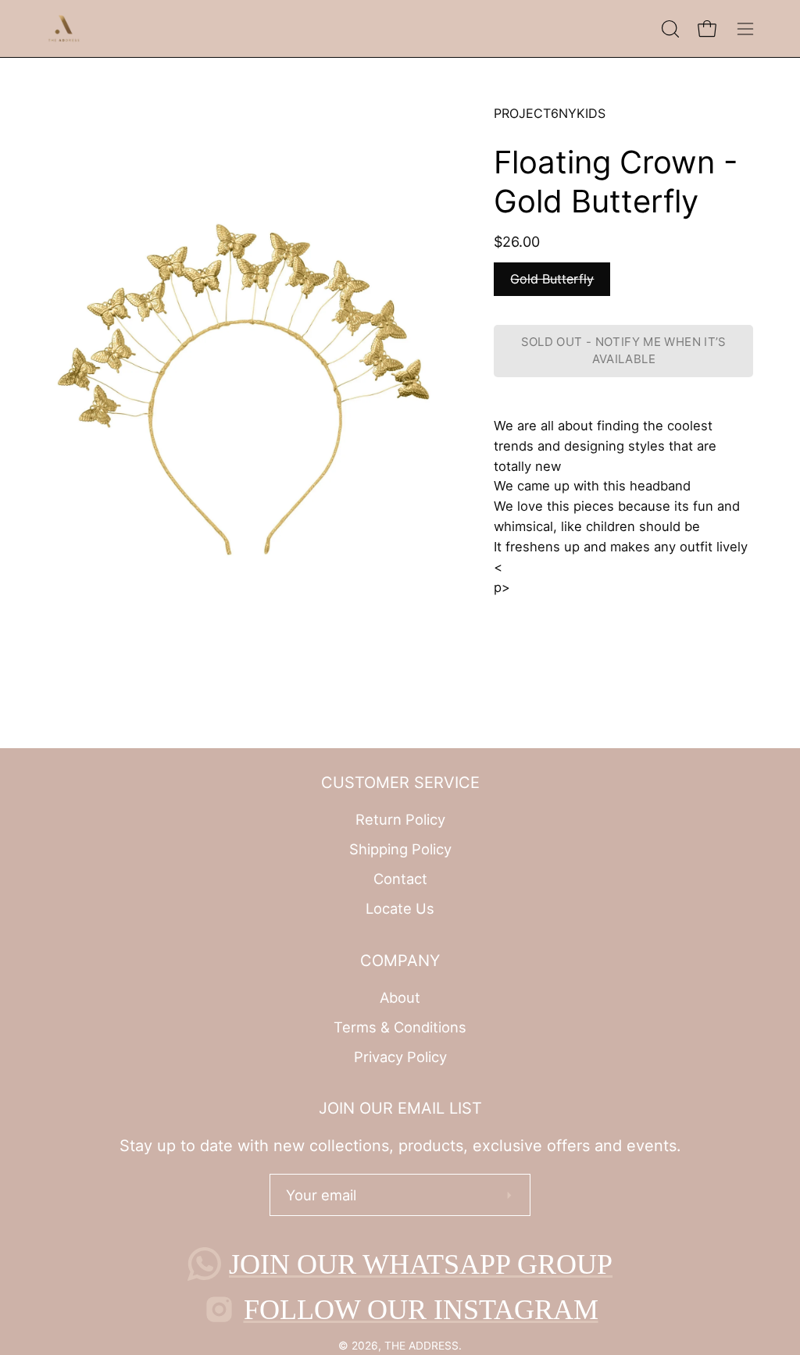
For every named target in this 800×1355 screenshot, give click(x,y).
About (400, 997)
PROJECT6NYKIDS (549, 113)
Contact (400, 878)
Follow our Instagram (421, 1309)
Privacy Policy (400, 1055)
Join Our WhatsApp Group (420, 1264)
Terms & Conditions (400, 1027)
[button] (669, 29)
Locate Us (400, 908)
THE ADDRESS (421, 1345)
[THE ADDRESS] (66, 28)
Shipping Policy (400, 849)
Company (400, 960)
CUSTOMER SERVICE (400, 782)
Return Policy (400, 819)
